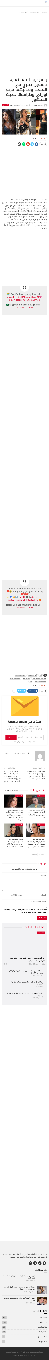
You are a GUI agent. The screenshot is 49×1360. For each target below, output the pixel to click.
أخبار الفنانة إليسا (32, 675)
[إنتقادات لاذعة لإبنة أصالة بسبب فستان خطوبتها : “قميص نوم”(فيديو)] (42, 1301)
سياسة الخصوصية (11, 1352)
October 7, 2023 (24, 307)
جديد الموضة (43, 1341)
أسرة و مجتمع (42, 1336)
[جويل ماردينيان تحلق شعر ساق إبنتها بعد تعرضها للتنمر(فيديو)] (24, 943)
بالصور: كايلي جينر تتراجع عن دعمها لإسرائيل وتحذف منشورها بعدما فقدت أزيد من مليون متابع (12, 776)
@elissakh (36, 597)
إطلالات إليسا (26, 678)
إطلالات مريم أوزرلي (15, 678)
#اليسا (22, 597)
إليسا (31, 681)
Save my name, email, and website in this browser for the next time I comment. (25, 911)
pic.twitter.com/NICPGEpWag (24, 300)
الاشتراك (11, 737)
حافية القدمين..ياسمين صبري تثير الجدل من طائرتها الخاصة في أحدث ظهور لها (36, 775)
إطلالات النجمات (42, 1322)
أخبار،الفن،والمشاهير (20, 675)
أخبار (40, 675)
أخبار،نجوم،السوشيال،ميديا (39, 678)
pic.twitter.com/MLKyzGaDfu (23, 600)
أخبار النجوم (5, 105)
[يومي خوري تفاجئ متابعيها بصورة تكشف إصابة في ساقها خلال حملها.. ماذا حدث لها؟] (13, 830)
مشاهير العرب (42, 1327)
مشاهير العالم (42, 1331)
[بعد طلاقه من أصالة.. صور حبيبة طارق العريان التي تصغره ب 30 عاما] (42, 1290)
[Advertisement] (24, 50)
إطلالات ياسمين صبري (40, 681)
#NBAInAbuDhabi (27, 297)
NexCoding (32, 1355)
